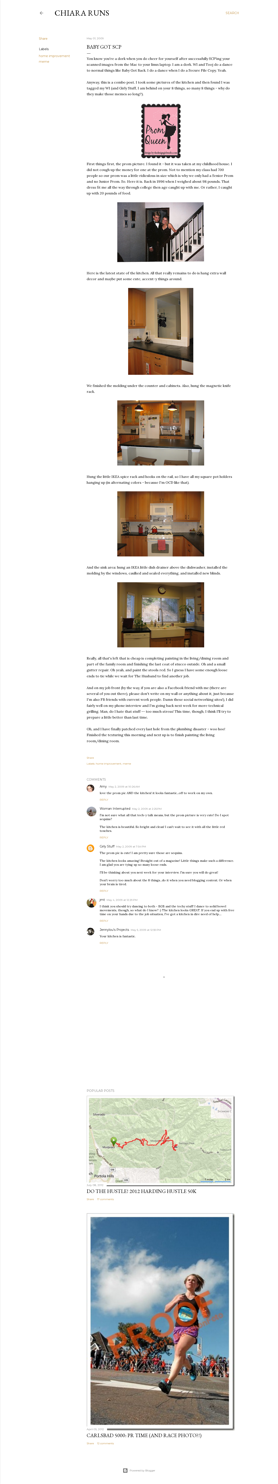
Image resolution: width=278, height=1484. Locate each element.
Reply (104, 799)
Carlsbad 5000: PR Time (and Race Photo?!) (144, 1435)
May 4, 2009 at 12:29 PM (122, 900)
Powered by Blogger (142, 1470)
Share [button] (43, 39)
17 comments (105, 1199)
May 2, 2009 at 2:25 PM (147, 808)
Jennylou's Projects (114, 930)
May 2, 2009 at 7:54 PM (131, 846)
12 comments (105, 1443)
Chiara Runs (82, 13)
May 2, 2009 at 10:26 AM (124, 786)
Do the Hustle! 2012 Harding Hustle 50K (141, 1191)
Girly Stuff (107, 846)
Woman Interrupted (115, 809)
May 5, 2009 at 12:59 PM (146, 929)
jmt (102, 900)
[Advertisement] (161, 1047)
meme (44, 62)
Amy (103, 786)
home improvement (54, 56)
